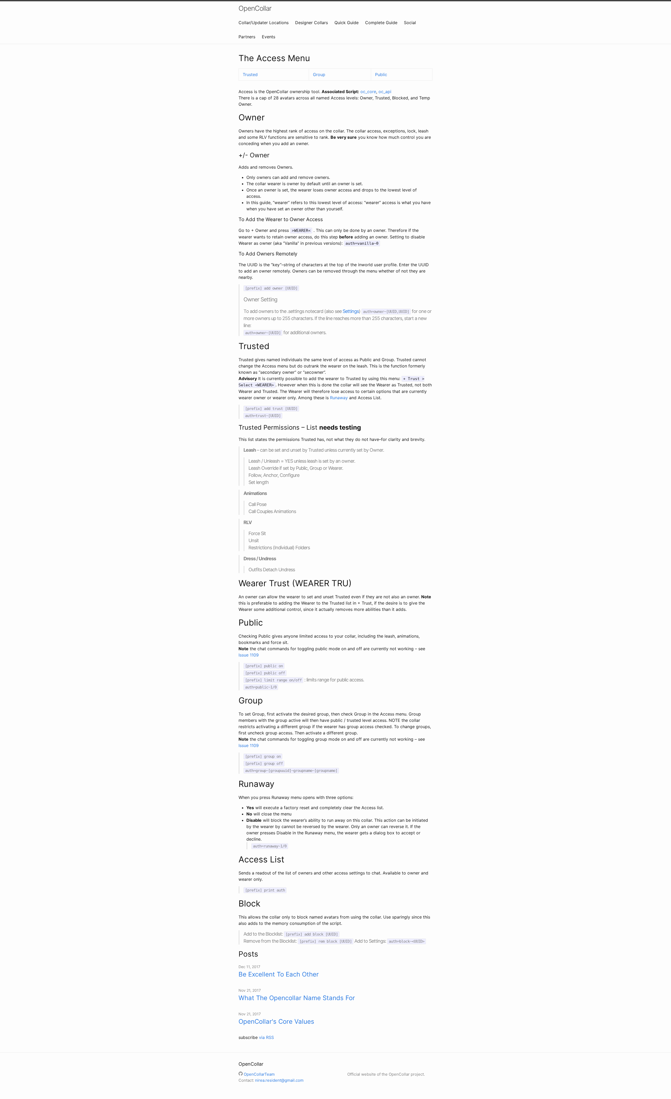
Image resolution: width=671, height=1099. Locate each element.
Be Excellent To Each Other (279, 974)
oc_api (384, 91)
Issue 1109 (249, 655)
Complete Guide (381, 22)
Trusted (250, 74)
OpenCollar (255, 8)
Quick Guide (346, 22)
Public (381, 74)
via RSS (266, 1037)
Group (319, 74)
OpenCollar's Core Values (276, 1021)
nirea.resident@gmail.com (279, 1080)
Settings (351, 311)
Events (268, 36)
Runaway (339, 397)
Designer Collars (311, 22)
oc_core (368, 91)
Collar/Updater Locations (264, 22)
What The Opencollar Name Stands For (297, 998)
